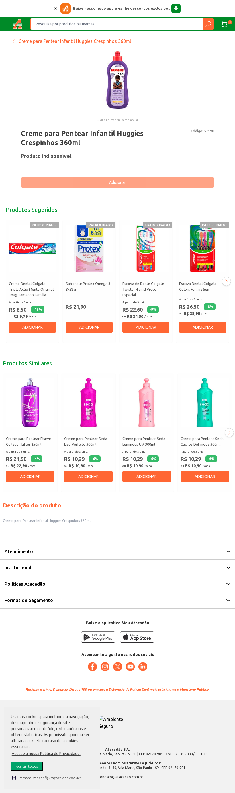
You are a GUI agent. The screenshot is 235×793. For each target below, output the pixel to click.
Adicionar (117, 182)
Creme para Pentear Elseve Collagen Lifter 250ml (28, 441)
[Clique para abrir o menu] (6, 24)
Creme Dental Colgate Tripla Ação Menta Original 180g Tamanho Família (31, 289)
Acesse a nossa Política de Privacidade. (46, 753)
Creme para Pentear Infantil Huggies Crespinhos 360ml (75, 41)
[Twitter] (117, 666)
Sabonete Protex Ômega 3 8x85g (88, 286)
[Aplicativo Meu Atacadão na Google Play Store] (98, 637)
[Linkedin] (142, 666)
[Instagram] (104, 666)
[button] (47, 777)
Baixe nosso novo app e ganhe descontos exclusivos (121, 8)
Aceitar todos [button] (27, 766)
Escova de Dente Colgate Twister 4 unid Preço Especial (143, 289)
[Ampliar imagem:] (117, 80)
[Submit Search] (208, 24)
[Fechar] (55, 8)
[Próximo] (226, 281)
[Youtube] (130, 666)
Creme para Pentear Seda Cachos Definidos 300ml (202, 441)
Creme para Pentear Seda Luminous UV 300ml (143, 441)
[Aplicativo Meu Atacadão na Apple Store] (137, 637)
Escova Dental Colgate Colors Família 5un (198, 286)
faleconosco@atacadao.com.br (117, 777)
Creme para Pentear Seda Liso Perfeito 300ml (85, 441)
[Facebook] (92, 666)
